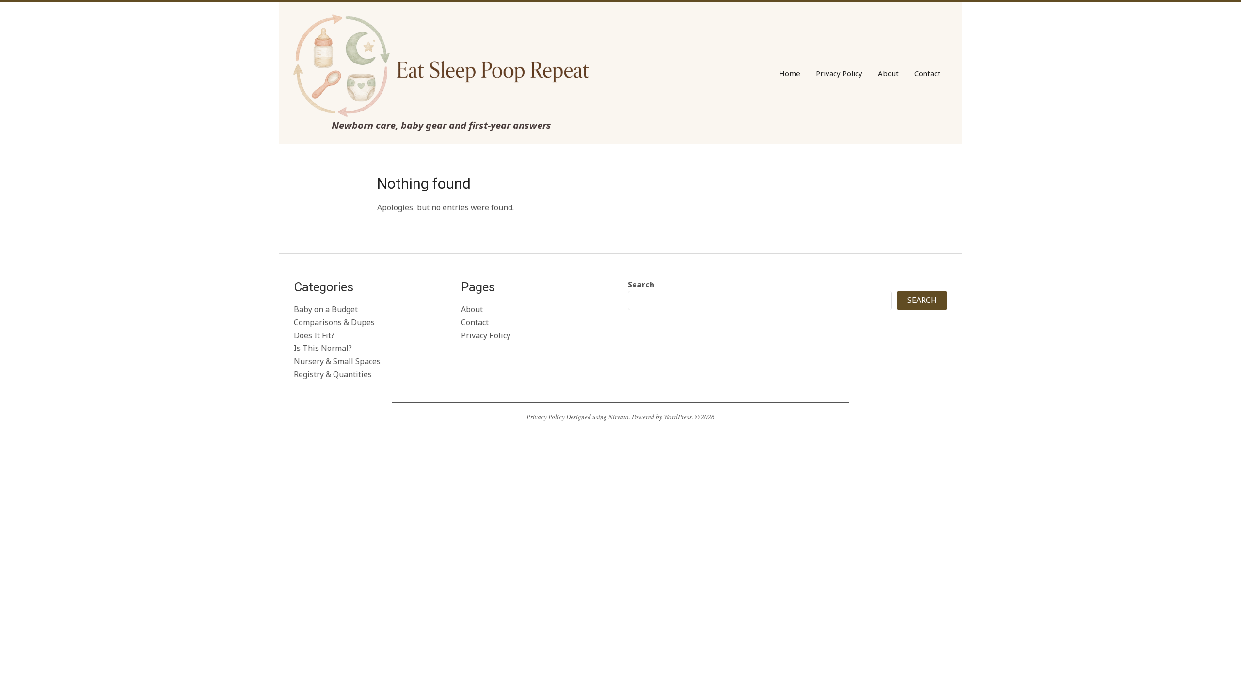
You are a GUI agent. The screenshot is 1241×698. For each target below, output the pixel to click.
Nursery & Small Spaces (337, 361)
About (472, 309)
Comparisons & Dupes (334, 322)
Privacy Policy (485, 335)
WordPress (678, 416)
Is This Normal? (323, 348)
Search (641, 284)
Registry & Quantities (333, 374)
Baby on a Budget (326, 309)
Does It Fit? (314, 335)
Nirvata (618, 416)
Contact (475, 322)
